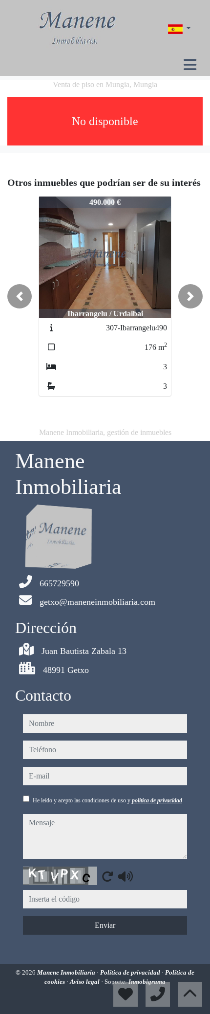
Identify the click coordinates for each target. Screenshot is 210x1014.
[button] (19, 296)
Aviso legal (85, 981)
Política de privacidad (131, 972)
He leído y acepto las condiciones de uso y (107, 800)
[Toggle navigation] (190, 64)
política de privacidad (157, 800)
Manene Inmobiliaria (67, 972)
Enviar (105, 925)
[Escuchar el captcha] (125, 876)
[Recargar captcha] (107, 876)
